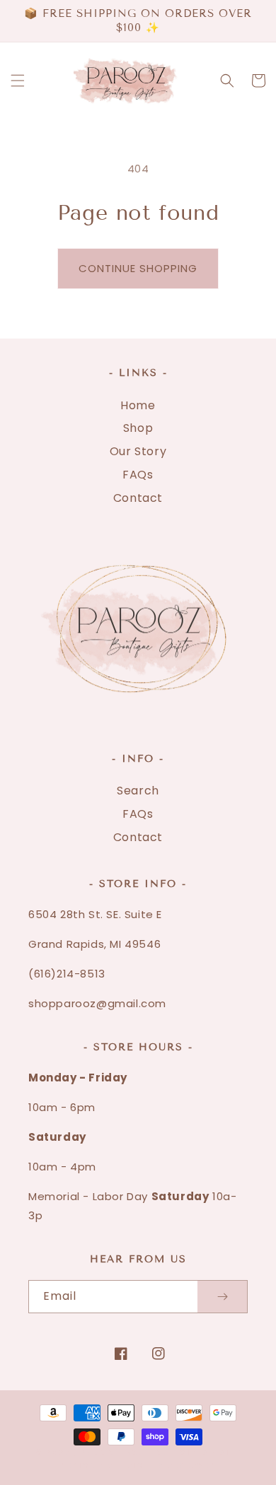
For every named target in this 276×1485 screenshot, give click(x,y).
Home (137, 405)
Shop (138, 428)
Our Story (138, 451)
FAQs (137, 474)
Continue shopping (138, 268)
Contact (138, 498)
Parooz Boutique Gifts (145, 1453)
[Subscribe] (222, 1297)
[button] (17, 80)
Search (138, 790)
